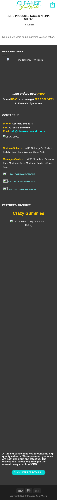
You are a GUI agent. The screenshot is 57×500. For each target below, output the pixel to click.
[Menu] (4, 5)
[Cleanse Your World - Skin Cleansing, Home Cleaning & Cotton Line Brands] (28, 5)
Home (8, 16)
